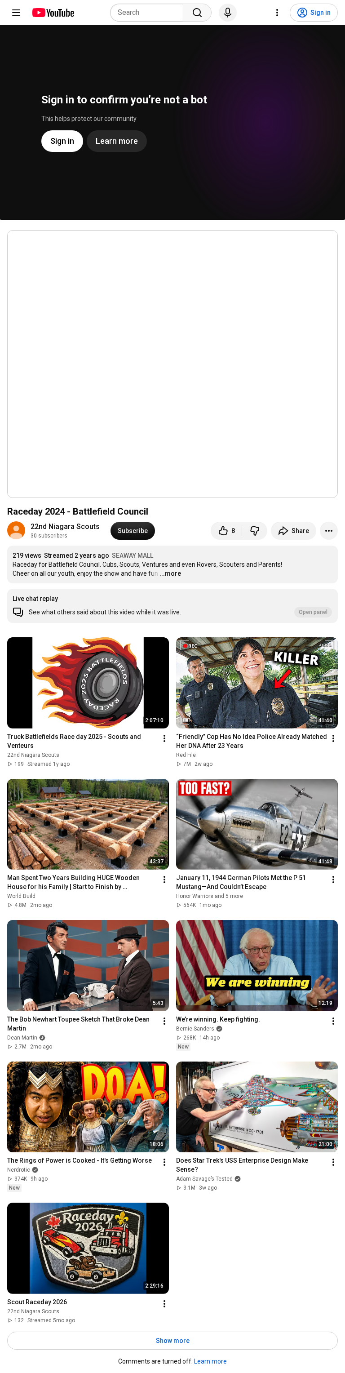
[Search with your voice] (228, 13)
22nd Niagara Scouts (65, 526)
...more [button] (170, 573)
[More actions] (329, 531)
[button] (172, 606)
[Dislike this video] (254, 531)
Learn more (210, 1361)
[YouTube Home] (52, 12)
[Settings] (277, 12)
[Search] (197, 13)
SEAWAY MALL (132, 555)
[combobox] (149, 12)
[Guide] (16, 12)
